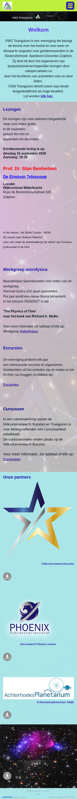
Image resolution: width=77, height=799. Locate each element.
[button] (70, 6)
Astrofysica (29, 331)
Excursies (11, 384)
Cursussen (11, 459)
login (38, 794)
